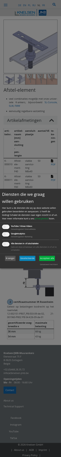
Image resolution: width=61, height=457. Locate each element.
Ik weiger (10, 258)
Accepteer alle (47, 258)
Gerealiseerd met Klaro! (49, 264)
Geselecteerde (27, 258)
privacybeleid (41, 218)
